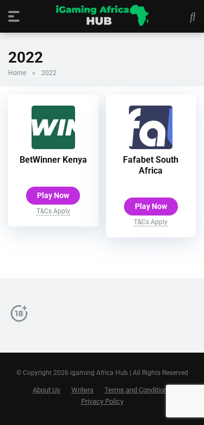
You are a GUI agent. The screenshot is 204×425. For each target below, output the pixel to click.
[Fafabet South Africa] (150, 146)
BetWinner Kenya (53, 160)
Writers (82, 390)
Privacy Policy (102, 401)
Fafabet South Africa (150, 165)
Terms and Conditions (137, 390)
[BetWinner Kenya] (53, 146)
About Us (46, 390)
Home (17, 73)
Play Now (53, 195)
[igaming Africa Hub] (102, 16)
